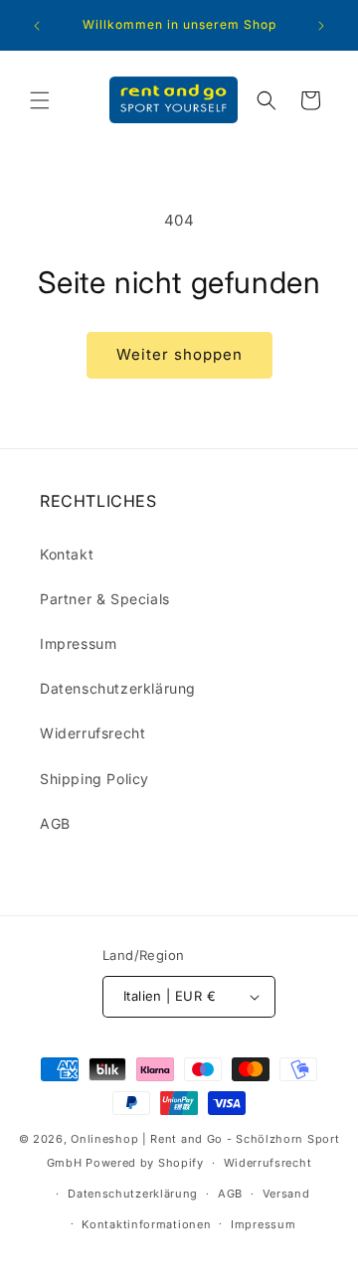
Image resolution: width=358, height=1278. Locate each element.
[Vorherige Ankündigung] (37, 26)
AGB (55, 823)
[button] (40, 100)
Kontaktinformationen (146, 1224)
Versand (286, 1193)
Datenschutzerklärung (118, 688)
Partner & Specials (105, 598)
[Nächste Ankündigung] (321, 26)
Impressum (78, 643)
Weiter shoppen (179, 354)
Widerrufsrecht (92, 732)
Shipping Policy (94, 778)
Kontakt (66, 554)
